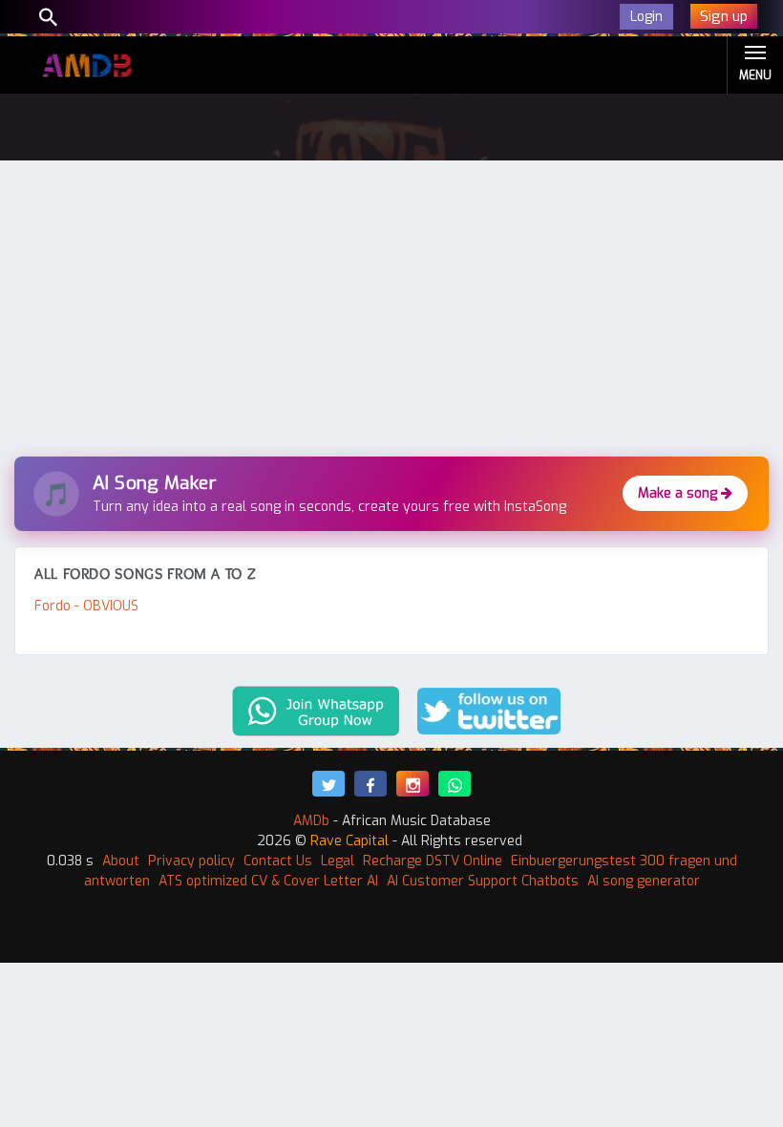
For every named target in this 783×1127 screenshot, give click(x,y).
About (120, 861)
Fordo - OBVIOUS (86, 606)
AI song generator (643, 881)
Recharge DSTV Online (432, 861)
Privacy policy (191, 861)
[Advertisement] (391, 313)
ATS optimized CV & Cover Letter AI (268, 881)
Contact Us (277, 861)
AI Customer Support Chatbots (483, 881)
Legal (337, 861)
